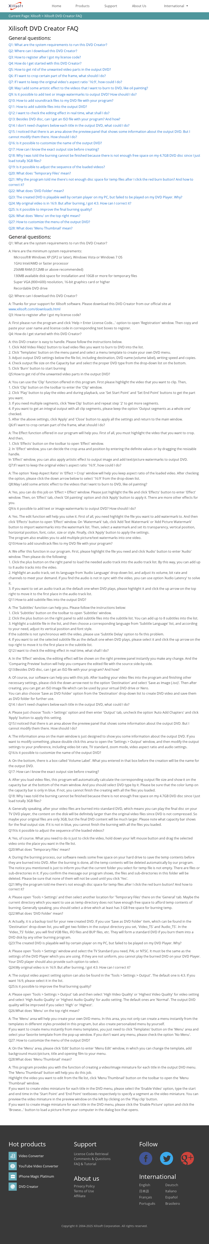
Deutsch (171, 1185)
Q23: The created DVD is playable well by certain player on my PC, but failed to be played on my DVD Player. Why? (95, 197)
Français (145, 1197)
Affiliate (80, 1196)
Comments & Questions (92, 1159)
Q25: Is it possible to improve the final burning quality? (50, 209)
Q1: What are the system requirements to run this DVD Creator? (58, 44)
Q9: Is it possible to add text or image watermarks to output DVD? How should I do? (73, 94)
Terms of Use (84, 1191)
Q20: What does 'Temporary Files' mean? (40, 173)
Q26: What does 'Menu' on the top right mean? (44, 215)
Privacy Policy (84, 1186)
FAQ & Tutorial (85, 1164)
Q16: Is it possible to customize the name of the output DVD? (55, 143)
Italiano (171, 1191)
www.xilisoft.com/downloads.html (34, 309)
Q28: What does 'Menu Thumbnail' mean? (40, 228)
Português (147, 1203)
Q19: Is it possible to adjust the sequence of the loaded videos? (57, 167)
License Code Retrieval (91, 1154)
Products (83, 6)
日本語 (144, 1191)
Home (56, 6)
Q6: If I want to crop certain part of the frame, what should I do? (57, 76)
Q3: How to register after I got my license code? (45, 57)
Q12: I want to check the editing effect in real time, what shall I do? (59, 113)
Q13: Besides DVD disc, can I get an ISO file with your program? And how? (64, 119)
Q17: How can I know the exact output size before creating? (54, 149)
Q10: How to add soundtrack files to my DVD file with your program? (61, 100)
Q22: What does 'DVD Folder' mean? (36, 191)
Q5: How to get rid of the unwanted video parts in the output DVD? (60, 69)
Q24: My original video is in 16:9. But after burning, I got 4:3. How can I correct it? (70, 203)
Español (171, 1197)
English (144, 1185)
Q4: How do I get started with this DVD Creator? (45, 63)
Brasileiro (172, 1203)
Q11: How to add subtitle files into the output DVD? (48, 106)
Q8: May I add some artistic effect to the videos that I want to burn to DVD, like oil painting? (78, 88)
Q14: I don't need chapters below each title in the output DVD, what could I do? (69, 125)
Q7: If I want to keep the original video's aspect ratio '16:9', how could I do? (65, 82)
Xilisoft (36, 16)
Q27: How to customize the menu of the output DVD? (49, 222)
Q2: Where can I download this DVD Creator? (43, 51)
